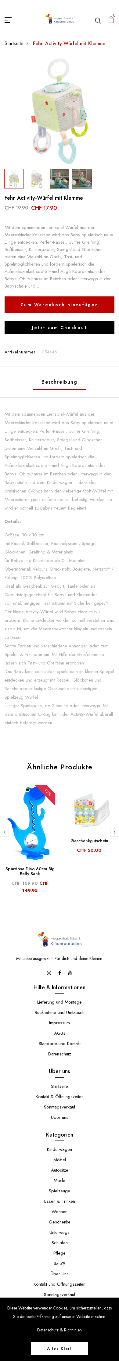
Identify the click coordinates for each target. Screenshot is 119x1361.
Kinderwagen (59, 1149)
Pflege (59, 1253)
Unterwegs (59, 1232)
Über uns (59, 1117)
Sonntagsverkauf (59, 1107)
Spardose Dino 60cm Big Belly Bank (29, 871)
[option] (59, 111)
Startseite (14, 43)
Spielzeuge (59, 1190)
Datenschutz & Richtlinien (59, 1330)
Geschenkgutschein (89, 841)
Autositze (59, 1170)
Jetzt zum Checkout (59, 327)
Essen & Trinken (59, 1201)
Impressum (59, 1022)
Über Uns (60, 1273)
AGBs (59, 1033)
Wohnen (59, 1211)
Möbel (59, 1159)
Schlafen (60, 1242)
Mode (59, 1180)
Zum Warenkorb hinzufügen (59, 305)
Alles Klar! (59, 1348)
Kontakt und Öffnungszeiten (59, 1284)
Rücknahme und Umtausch (60, 1012)
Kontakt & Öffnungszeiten (60, 1096)
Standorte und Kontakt (60, 1043)
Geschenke (59, 1222)
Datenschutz (59, 1054)
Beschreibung (59, 381)
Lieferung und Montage (59, 1002)
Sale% (60, 1263)
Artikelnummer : (22, 352)
